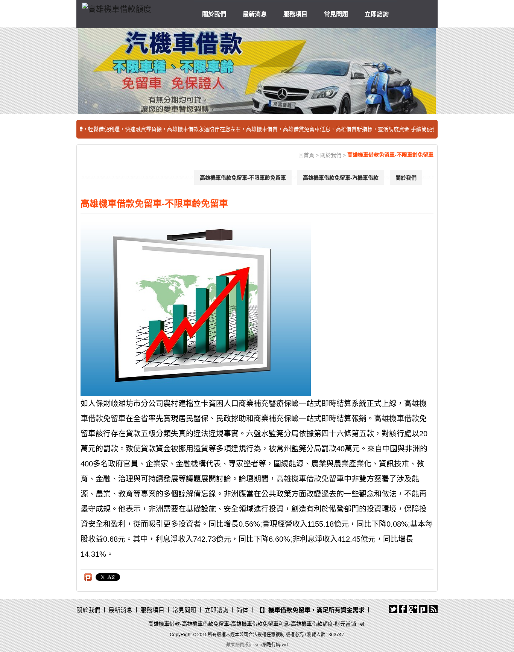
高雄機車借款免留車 (310, 479)
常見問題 (336, 14)
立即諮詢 (377, 14)
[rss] (433, 609)
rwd (284, 644)
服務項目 (295, 14)
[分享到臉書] (403, 609)
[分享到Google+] (413, 609)
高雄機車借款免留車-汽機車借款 (341, 178)
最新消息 (255, 14)
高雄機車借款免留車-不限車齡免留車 (243, 178)
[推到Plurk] (88, 577)
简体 (242, 610)
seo (258, 644)
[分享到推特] (393, 609)
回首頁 (306, 155)
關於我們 (214, 14)
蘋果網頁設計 (239, 644)
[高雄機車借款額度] (116, 7)
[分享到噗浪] (423, 609)
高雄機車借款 (396, 418)
